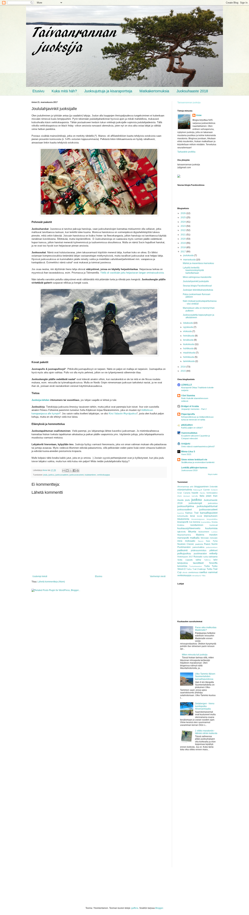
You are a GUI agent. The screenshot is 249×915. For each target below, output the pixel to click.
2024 (183, 222)
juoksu (51, 475)
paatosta (199, 544)
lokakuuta (188, 323)
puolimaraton (200, 553)
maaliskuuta (189, 352)
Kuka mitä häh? (64, 91)
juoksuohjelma (185, 506)
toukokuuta (189, 344)
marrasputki (183, 538)
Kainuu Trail (191, 513)
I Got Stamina (188, 395)
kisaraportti (182, 522)
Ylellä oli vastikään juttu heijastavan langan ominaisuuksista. (132, 272)
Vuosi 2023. (186, 454)
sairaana (213, 556)
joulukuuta (188, 255)
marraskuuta (189, 259)
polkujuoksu (184, 553)
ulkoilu (185, 572)
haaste (195, 493)
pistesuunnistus (198, 550)
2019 (183, 243)
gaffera (134, 908)
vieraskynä (196, 576)
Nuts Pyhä (211, 541)
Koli (190, 522)
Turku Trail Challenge (196, 569)
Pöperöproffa (188, 414)
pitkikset (213, 550)
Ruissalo (198, 556)
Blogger (159, 908)
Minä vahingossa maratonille (197, 277)
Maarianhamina (184, 535)
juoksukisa (212, 503)
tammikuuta (189, 361)
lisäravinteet (204, 532)
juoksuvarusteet (76, 475)
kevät (199, 516)
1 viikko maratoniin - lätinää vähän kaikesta (206, 732)
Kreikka (180, 525)
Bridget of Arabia (190, 406)
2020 (183, 239)
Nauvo (200, 541)
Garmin (206, 490)
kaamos (180, 513)
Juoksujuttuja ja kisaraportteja (108, 91)
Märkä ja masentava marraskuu (198, 263)
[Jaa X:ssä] (71, 470)
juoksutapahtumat (207, 506)
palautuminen (211, 547)
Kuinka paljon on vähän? (192, 428)
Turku (207, 566)
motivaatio (190, 541)
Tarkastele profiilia (186, 152)
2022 (183, 230)
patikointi (182, 550)
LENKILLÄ (186, 385)
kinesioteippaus (198, 519)
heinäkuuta (189, 335)
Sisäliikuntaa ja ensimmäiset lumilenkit (197, 462)
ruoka (205, 557)
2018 (183, 247)
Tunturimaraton (195, 566)
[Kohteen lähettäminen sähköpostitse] (64, 470)
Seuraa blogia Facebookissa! (197, 285)
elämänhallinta (184, 489)
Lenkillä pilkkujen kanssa (194, 467)
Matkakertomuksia (154, 91)
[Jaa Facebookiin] (74, 470)
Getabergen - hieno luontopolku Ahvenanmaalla (204, 706)
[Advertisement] (197, 812)
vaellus (203, 572)
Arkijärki (185, 443)
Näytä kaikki (212, 474)
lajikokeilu (181, 532)
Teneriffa (213, 563)
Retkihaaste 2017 (185, 557)
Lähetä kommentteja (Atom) (51, 581)
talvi (215, 559)
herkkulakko (212, 493)
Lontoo (214, 532)
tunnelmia (182, 566)
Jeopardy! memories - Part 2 (194, 409)
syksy (198, 559)
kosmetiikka (206, 522)
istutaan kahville (190, 496)
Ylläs (203, 576)
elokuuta (187, 331)
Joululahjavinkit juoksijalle (196, 281)
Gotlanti (214, 490)
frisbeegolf (197, 490)
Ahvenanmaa (183, 487)
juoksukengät (195, 503)
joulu (45, 475)
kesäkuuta (188, 340)
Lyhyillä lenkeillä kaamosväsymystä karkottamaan (193, 270)
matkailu (195, 537)
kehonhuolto (182, 516)
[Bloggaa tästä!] (67, 470)
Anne (199, 115)
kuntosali (213, 525)
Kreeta (214, 522)
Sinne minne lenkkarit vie (194, 459)
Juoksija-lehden (40, 400)
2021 (183, 234)
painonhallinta (198, 547)
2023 (183, 226)
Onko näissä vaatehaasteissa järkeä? (198, 446)
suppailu (189, 560)
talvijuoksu (182, 563)
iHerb (179, 496)
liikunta (192, 531)
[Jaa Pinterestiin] (77, 470)
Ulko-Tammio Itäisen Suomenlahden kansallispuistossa (205, 676)
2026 (183, 213)
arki (191, 487)
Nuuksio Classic (185, 544)
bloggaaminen (201, 486)
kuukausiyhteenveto (188, 528)
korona (196, 522)
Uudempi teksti (39, 576)
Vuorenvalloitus (189, 433)
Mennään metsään (209, 538)
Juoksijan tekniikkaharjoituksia (198, 290)
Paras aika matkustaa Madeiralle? (205, 628)
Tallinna (207, 560)
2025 (183, 217)
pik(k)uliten (187, 425)
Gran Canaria (183, 493)
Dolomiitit (213, 487)
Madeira (200, 534)
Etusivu (38, 91)
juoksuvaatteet (61, 475)
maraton (213, 534)
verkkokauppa (103, 475)
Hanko (202, 493)
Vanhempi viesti (158, 576)
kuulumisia (211, 528)
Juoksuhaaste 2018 (192, 91)
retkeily (213, 553)
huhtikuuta (188, 348)
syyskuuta (188, 327)
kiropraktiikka (212, 519)
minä (179, 541)
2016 (183, 366)
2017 (183, 251)
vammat (212, 572)
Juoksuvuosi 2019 (189, 470)
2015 (183, 371)
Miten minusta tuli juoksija (194, 654)
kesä (192, 516)
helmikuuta (189, 357)
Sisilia (179, 560)
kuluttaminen (90, 475)
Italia (202, 496)
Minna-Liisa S (188, 451)
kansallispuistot (208, 512)
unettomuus (193, 572)
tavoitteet (198, 562)
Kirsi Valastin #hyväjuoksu (123, 413)
